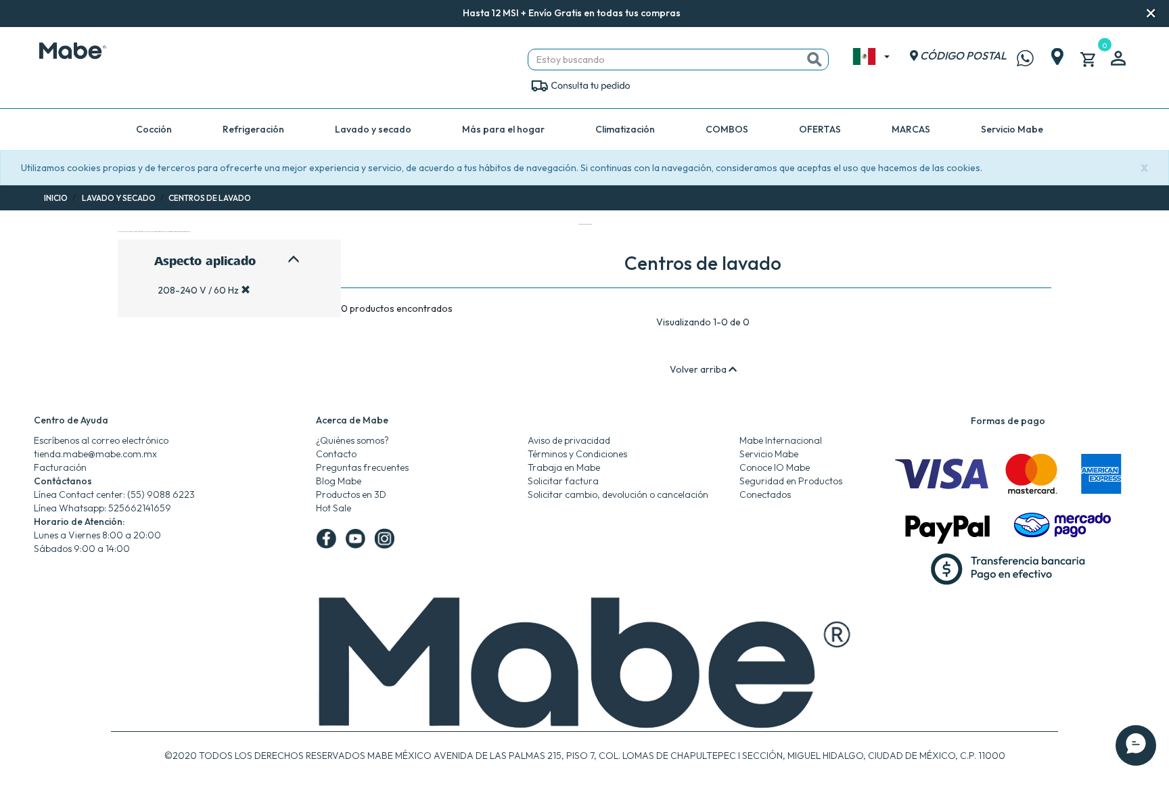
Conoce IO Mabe (774, 467)
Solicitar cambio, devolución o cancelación (618, 494)
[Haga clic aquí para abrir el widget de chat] (1136, 725)
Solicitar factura (563, 481)
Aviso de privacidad (569, 440)
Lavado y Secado (119, 198)
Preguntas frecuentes (362, 467)
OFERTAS (820, 129)
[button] (699, 14)
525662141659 (139, 508)
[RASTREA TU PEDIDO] (580, 84)
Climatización (625, 129)
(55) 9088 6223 (161, 494)
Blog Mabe (338, 481)
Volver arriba (699, 369)
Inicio (56, 198)
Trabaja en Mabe (564, 467)
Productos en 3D (351, 494)
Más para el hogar (503, 129)
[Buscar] (814, 59)
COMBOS (727, 129)
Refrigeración (253, 129)
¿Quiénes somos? (352, 440)
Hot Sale (333, 508)
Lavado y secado (373, 129)
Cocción (154, 129)
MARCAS (911, 129)
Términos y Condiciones (577, 454)
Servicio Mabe (1012, 129)
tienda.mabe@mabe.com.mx (95, 454)
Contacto (336, 454)
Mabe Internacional (780, 440)
